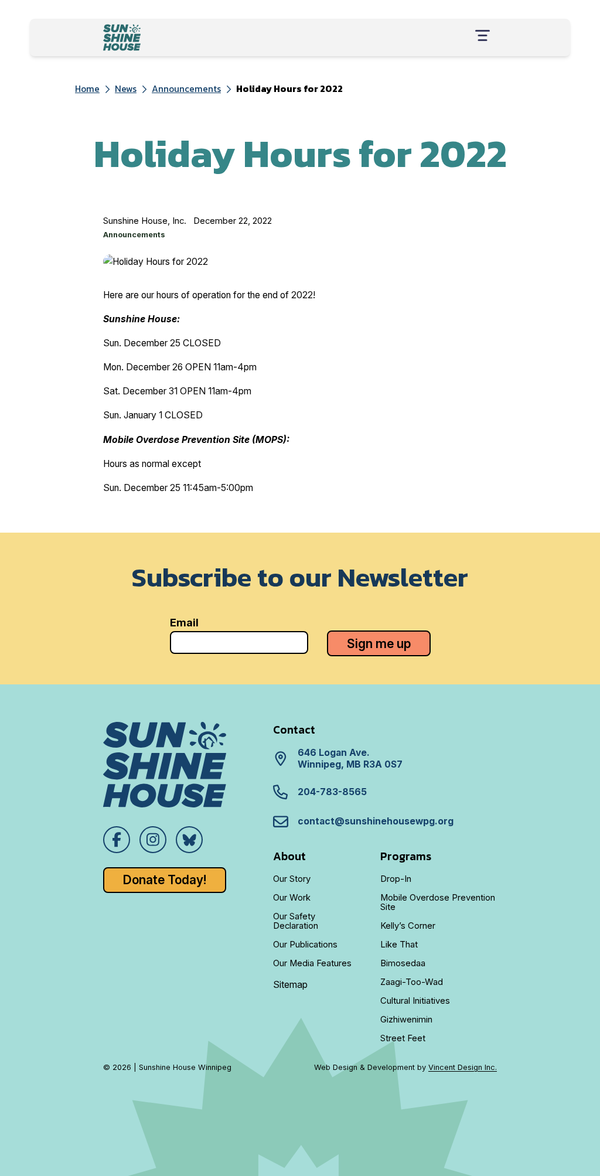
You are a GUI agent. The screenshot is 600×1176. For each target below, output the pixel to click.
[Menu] (482, 37)
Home (87, 89)
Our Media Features (312, 963)
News (126, 89)
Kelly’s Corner (407, 926)
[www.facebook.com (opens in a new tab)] (116, 839)
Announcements (186, 89)
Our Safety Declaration (295, 921)
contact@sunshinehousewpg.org (376, 821)
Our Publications (305, 944)
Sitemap (290, 984)
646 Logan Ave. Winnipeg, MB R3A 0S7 (350, 758)
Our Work (292, 897)
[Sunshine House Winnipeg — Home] (122, 37)
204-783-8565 (332, 791)
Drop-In (395, 879)
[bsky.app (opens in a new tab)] (189, 839)
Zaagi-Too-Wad (411, 982)
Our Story (292, 879)
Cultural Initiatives (415, 1001)
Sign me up (379, 643)
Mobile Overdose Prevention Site (437, 902)
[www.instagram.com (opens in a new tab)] (152, 839)
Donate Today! (164, 879)
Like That (399, 944)
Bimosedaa (402, 963)
